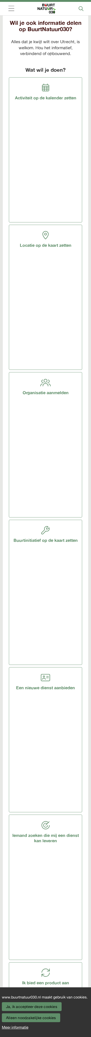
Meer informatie (15, 1027)
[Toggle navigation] (11, 8)
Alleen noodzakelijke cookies (31, 1017)
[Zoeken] (81, 8)
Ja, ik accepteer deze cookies (31, 1006)
